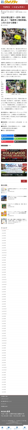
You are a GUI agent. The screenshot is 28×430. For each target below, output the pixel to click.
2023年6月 (4, 323)
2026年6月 (4, 235)
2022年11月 (4, 340)
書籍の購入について (17, 428)
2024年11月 (4, 282)
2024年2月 (4, 304)
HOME (2, 428)
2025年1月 (4, 277)
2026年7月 (4, 233)
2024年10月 (4, 284)
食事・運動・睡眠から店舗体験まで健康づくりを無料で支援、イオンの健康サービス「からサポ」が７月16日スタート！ (17, 221)
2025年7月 (4, 262)
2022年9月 (4, 345)
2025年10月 (4, 255)
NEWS (9, 145)
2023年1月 (4, 335)
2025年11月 (4, 252)
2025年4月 (4, 269)
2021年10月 (4, 370)
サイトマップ (3, 403)
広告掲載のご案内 (4, 396)
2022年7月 (4, 350)
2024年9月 (4, 286)
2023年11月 (4, 311)
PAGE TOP (26, 424)
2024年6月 (4, 294)
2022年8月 (4, 348)
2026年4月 (4, 240)
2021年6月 (4, 379)
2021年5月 (4, 382)
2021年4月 (4, 384)
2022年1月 (4, 365)
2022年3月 (4, 360)
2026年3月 (4, 242)
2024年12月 (4, 279)
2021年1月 (4, 391)
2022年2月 (4, 362)
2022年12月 (4, 338)
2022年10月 (4, 343)
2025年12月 (4, 250)
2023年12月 (4, 308)
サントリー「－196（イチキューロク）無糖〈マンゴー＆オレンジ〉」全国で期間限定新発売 (17, 213)
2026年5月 (4, 238)
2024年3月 (4, 301)
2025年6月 (4, 265)
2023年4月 (4, 328)
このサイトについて (4, 398)
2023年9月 (4, 316)
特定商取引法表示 (4, 406)
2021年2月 (4, 389)
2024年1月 (4, 306)
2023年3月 (4, 330)
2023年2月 (4, 333)
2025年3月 (4, 272)
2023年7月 (4, 321)
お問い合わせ (25, 428)
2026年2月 (4, 245)
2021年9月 (4, 372)
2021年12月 (4, 367)
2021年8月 (4, 374)
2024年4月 (4, 299)
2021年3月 (4, 387)
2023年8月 (4, 318)
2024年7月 (4, 291)
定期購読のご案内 (8, 428)
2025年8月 (4, 260)
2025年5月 (4, 267)
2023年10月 (4, 313)
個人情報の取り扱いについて (6, 401)
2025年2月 (4, 274)
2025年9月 (4, 257)
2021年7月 (4, 377)
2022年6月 (4, 352)
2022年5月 (4, 355)
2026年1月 (4, 247)
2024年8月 (4, 289)
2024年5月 (4, 296)
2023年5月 (4, 326)
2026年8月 (4, 230)
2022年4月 (4, 357)
